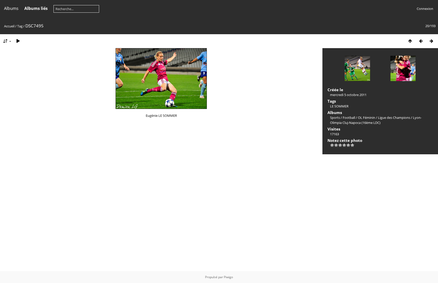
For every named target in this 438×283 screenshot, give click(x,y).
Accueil (9, 26)
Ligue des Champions (394, 117)
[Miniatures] (410, 41)
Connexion (425, 8)
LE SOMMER (339, 106)
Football (349, 117)
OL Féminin (366, 117)
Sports (335, 117)
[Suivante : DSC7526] (431, 41)
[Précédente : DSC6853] (420, 41)
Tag (20, 26)
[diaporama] (18, 41)
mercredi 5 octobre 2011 (348, 94)
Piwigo (228, 277)
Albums (11, 8)
